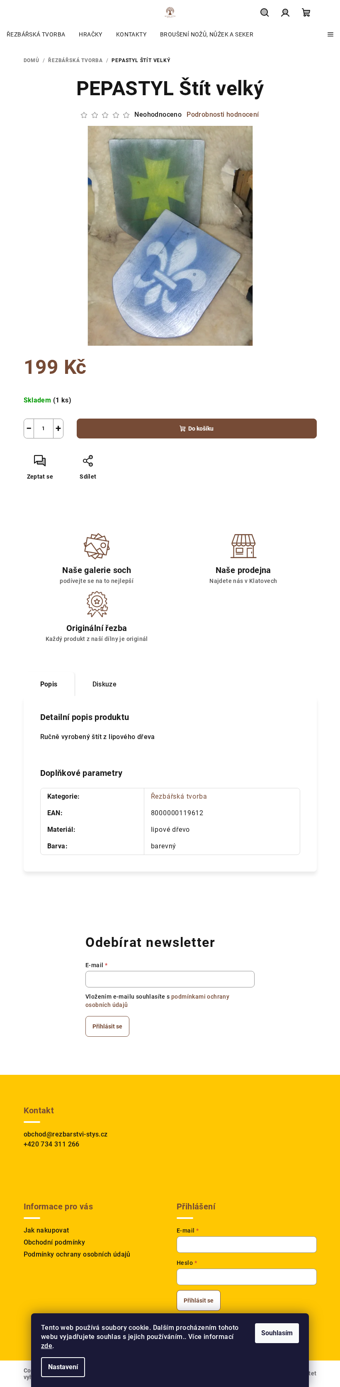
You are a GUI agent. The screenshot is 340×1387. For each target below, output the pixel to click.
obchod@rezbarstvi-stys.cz (66, 1134)
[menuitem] (36, 34)
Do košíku (201, 428)
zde (46, 1346)
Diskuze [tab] (104, 684)
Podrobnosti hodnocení (223, 114)
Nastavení (63, 1367)
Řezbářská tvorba (179, 796)
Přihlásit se (107, 1026)
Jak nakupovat (46, 1230)
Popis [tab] (49, 684)
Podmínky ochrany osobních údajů (77, 1254)
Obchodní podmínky (54, 1242)
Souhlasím (277, 1333)
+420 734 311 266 (52, 1144)
